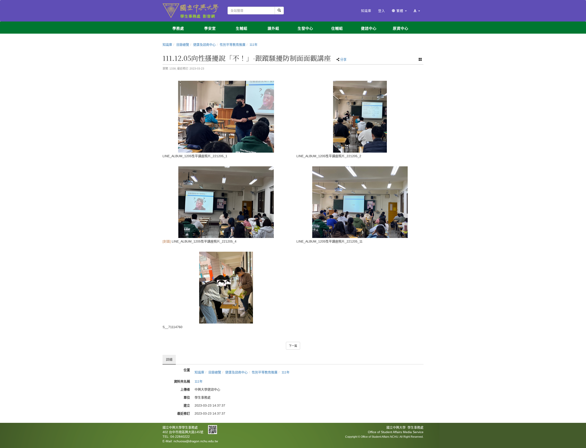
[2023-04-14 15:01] (359, 117)
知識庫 (167, 44)
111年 (254, 44)
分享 (343, 59)
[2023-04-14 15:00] (226, 117)
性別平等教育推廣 (232, 44)
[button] (416, 11)
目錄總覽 (182, 44)
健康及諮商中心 (204, 44)
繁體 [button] (399, 11)
